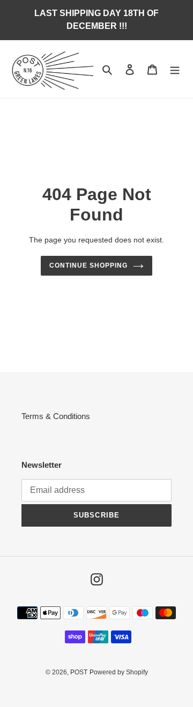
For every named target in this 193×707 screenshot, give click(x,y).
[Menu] (175, 69)
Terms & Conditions (55, 416)
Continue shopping (88, 265)
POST (78, 672)
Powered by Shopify (119, 672)
